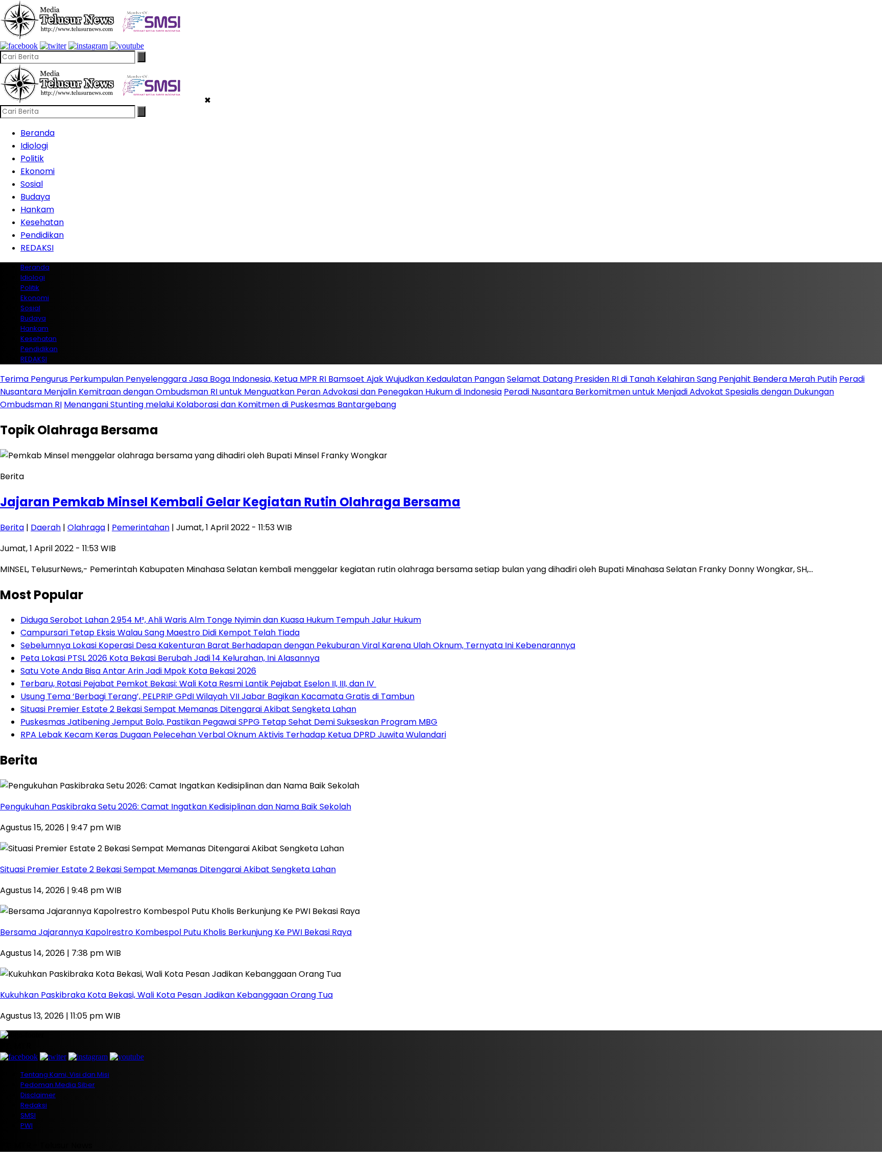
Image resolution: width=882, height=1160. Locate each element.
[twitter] (53, 45)
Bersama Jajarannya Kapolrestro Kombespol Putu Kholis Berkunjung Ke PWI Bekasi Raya (176, 932)
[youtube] (127, 45)
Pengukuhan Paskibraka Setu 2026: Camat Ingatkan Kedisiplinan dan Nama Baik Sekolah (175, 806)
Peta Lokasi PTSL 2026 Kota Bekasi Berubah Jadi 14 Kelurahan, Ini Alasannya (170, 658)
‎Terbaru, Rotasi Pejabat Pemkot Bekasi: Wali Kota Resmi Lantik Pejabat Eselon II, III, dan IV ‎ (198, 683)
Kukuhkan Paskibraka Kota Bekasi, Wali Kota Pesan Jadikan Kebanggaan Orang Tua (166, 995)
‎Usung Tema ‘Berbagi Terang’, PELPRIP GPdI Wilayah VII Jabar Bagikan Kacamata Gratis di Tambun (217, 696)
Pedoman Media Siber (57, 1085)
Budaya (35, 197)
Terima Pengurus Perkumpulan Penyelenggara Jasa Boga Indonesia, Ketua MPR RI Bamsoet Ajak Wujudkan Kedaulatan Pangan (252, 379)
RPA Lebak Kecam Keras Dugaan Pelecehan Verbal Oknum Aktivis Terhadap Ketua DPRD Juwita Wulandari (233, 735)
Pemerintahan (140, 527)
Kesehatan (42, 222)
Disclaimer (38, 1095)
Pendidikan (42, 235)
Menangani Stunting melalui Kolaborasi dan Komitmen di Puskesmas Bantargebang (230, 404)
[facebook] (19, 45)
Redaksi (33, 1105)
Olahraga (86, 527)
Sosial (31, 184)
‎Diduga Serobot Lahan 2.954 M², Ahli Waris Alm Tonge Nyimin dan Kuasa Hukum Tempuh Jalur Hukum (220, 620)
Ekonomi (37, 171)
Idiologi (34, 146)
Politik (32, 158)
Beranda (37, 133)
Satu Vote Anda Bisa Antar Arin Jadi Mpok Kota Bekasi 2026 (138, 671)
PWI (26, 1125)
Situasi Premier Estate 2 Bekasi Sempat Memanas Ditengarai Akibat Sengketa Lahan (188, 709)
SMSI (28, 1115)
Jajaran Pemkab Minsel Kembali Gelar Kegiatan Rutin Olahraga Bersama (230, 501)
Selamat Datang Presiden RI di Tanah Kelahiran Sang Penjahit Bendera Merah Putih (672, 379)
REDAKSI (37, 248)
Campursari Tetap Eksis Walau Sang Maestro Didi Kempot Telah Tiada (160, 632)
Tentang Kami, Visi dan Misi (64, 1074)
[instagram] (88, 45)
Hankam (37, 209)
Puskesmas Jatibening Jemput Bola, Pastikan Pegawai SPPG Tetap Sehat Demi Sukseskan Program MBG (228, 722)
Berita (12, 527)
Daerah (46, 527)
